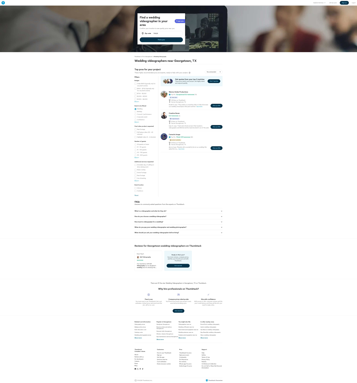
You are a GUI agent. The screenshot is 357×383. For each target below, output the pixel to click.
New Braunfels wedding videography (211, 332)
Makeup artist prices (140, 327)
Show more (138, 338)
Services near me (162, 359)
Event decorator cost (140, 329)
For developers (139, 359)
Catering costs (139, 332)
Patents (204, 361)
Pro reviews (182, 361)
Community (182, 357)
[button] (172, 95)
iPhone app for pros (185, 364)
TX (143, 56)
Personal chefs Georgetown (164, 331)
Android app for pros (185, 366)
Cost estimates (161, 361)
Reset (136, 195)
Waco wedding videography (208, 335)
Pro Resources (183, 359)
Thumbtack (138, 56)
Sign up (159, 355)
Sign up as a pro (184, 355)
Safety (204, 355)
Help (203, 353)
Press (136, 363)
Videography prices (140, 324)
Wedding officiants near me (186, 327)
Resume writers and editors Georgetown (164, 327)
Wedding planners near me (185, 332)
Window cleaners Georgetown (165, 334)
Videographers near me (184, 324)
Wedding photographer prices (143, 335)
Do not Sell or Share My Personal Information (212, 367)
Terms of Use (206, 357)
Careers (137, 361)
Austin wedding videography (208, 327)
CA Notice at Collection (209, 364)
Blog (136, 365)
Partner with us (139, 357)
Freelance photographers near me (187, 335)
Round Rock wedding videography (210, 324)
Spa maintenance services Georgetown (167, 336)
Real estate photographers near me (188, 329)
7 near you (180, 21)
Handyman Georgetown (163, 324)
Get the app (160, 357)
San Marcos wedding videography (210, 329)
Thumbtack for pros (185, 353)
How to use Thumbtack (164, 353)
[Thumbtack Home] (3, 2)
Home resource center (164, 364)
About (136, 354)
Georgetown (148, 56)
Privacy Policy (206, 359)
